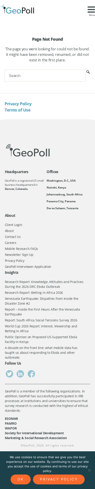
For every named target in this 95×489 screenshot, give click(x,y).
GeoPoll (29, 445)
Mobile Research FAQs (21, 248)
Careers (10, 242)
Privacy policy (59, 479)
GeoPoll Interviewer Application (28, 266)
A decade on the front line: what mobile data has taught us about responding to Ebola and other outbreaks (41, 353)
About (9, 231)
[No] (89, 470)
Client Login (13, 225)
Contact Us (13, 236)
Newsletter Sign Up (19, 254)
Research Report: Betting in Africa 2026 (34, 292)
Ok (21, 479)
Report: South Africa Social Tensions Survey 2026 (41, 320)
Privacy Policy (18, 103)
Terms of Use (17, 110)
